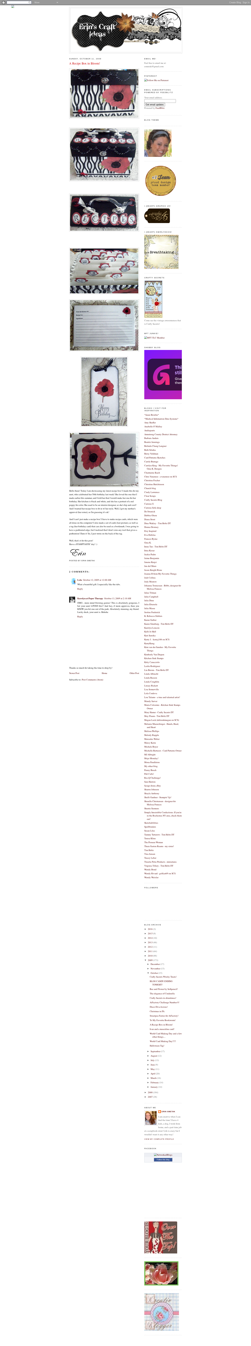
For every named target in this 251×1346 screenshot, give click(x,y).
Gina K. (147, 542)
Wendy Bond (150, 869)
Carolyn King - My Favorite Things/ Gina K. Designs (161, 467)
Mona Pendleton (152, 762)
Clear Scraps (150, 495)
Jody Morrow (150, 581)
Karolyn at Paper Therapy (90, 598)
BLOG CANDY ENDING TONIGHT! (161, 983)
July (153, 1060)
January (154, 1086)
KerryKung (149, 643)
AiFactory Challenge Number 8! (164, 1002)
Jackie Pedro (150, 554)
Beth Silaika (150, 449)
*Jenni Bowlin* (151, 414)
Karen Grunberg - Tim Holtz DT (158, 623)
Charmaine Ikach (152, 472)
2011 (150, 951)
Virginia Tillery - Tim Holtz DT (158, 865)
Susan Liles (149, 830)
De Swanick (149, 511)
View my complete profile (159, 1139)
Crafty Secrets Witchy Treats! (163, 976)
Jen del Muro (150, 566)
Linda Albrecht (151, 673)
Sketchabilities (151, 822)
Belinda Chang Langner (155, 445)
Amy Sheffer (150, 422)
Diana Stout (149, 519)
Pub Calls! (149, 773)
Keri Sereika (150, 635)
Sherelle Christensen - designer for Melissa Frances (160, 803)
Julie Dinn (149, 600)
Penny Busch (150, 770)
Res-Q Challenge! (152, 777)
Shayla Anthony (151, 793)
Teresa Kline (150, 838)
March (154, 1078)
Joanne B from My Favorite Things (160, 573)
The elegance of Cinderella (162, 993)
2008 (150, 1092)
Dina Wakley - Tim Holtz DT (157, 523)
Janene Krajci (150, 562)
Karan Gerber (150, 619)
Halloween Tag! (157, 1045)
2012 (150, 946)
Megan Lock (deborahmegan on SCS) (161, 719)
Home (104, 673)
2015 (150, 933)
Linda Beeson (150, 677)
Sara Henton (150, 781)
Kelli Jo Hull (150, 631)
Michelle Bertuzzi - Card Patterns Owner (163, 750)
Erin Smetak (168, 1112)
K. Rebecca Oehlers (153, 615)
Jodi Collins (150, 577)
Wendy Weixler (151, 877)
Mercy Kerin (150, 742)
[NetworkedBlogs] (163, 1154)
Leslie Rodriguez (152, 666)
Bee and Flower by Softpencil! (164, 989)
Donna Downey (151, 527)
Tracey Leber (150, 857)
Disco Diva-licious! (159, 1006)
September (156, 1051)
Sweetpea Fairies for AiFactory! (164, 1015)
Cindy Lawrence (151, 492)
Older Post (134, 673)
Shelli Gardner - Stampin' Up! (157, 797)
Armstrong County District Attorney (161, 434)
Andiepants (149, 430)
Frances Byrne (150, 538)
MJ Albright (150, 754)
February (155, 1082)
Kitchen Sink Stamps (154, 658)
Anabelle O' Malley (153, 426)
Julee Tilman (150, 592)
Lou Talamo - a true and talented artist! (162, 697)
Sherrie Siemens (151, 808)
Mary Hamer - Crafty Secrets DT (159, 712)
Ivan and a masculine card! (162, 1029)
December (155, 964)
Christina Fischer (152, 480)
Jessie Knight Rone (153, 569)
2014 (150, 937)
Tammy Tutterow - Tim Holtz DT (159, 834)
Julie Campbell (151, 596)
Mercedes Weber (151, 738)
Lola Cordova (150, 693)
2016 (150, 929)
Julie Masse (149, 608)
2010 (150, 955)
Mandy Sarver (150, 701)
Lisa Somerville (151, 689)
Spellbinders (150, 826)
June (153, 1064)
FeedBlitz (160, 107)
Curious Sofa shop (152, 507)
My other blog (151, 766)
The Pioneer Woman (153, 842)
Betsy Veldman (151, 453)
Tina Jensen (149, 853)
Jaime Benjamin (151, 558)
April (153, 1073)
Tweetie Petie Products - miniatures (160, 861)
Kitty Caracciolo (152, 662)
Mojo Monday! (151, 758)
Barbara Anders (151, 438)
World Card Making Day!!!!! (163, 1041)
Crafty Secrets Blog (153, 499)
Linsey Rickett (151, 685)
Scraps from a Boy (152, 785)
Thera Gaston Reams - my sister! (159, 846)
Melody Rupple (151, 735)
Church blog (150, 488)
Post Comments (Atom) (92, 679)
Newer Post (74, 673)
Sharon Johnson (151, 789)
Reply (80, 588)
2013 (150, 942)
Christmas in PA (157, 1011)
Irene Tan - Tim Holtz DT (155, 546)
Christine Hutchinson (154, 484)
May (153, 1069)
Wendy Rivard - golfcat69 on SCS (160, 873)
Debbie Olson (150, 515)
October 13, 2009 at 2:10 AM (117, 598)
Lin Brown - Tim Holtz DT (156, 670)
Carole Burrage (151, 461)
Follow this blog (163, 1160)
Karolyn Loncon (151, 627)
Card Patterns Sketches (154, 457)
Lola (79, 579)
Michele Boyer (151, 746)
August (154, 1055)
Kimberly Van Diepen (154, 654)
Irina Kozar (149, 550)
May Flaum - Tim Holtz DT (156, 716)
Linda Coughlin (151, 681)
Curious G (149, 503)
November (156, 968)
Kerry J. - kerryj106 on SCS (156, 639)
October (154, 972)
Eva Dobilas (150, 534)
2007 (150, 1096)
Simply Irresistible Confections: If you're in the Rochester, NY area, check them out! (163, 816)
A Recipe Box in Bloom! (84, 63)
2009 (150, 960)
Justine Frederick (152, 612)
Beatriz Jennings (152, 442)
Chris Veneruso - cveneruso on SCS (160, 476)
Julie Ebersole (150, 604)
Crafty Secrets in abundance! (163, 997)
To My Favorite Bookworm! (163, 1020)
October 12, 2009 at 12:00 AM (97, 579)
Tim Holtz (149, 850)
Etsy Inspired (150, 530)
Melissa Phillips (151, 731)
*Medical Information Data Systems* (161, 418)
